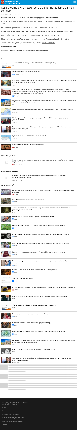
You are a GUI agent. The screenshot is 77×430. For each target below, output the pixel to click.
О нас (4, 407)
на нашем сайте (48, 43)
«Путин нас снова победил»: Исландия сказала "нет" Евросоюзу (34, 63)
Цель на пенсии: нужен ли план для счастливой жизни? (31, 314)
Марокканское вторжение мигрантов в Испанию (28, 144)
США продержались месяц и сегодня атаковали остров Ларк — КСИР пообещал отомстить (43, 109)
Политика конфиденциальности (13, 418)
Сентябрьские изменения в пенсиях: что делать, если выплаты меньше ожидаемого (41, 243)
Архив (4, 424)
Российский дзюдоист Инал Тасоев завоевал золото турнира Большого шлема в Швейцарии (43, 287)
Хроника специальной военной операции (26, 71)
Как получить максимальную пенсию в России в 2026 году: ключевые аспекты (38, 252)
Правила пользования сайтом (12, 421)
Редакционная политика (10, 414)
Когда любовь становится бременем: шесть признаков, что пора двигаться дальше (40, 234)
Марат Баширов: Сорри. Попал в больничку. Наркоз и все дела (33, 349)
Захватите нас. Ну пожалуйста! (22, 278)
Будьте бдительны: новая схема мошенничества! (29, 136)
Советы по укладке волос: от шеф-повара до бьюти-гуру (31, 323)
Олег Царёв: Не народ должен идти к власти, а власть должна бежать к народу (39, 296)
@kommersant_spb (8, 47)
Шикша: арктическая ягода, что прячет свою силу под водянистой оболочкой (38, 225)
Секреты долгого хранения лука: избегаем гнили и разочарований (34, 269)
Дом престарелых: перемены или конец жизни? (28, 199)
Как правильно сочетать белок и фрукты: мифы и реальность (33, 216)
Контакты (5, 411)
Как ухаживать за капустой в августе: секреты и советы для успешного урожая (38, 331)
